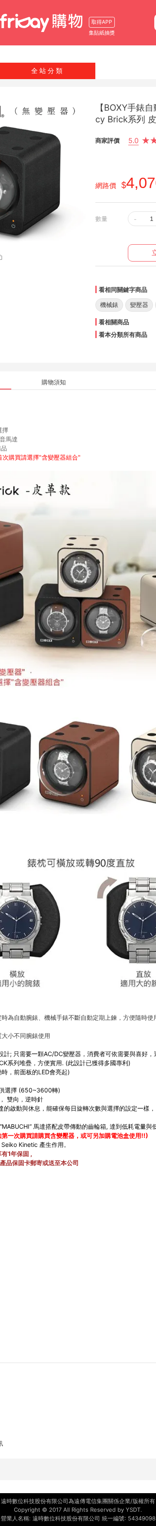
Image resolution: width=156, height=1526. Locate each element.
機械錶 (109, 304)
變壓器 (139, 304)
